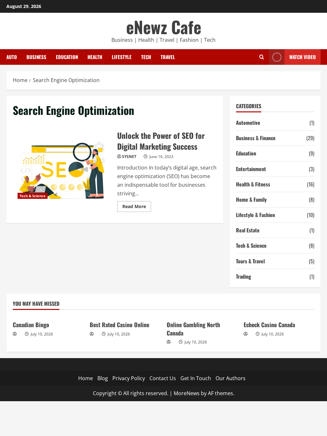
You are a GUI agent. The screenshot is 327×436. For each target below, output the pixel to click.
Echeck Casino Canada (269, 324)
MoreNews (187, 393)
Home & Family (251, 199)
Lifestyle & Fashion (255, 215)
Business (36, 56)
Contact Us (162, 378)
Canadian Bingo (31, 324)
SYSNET (129, 156)
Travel (168, 56)
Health (94, 56)
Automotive (248, 122)
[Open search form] (261, 57)
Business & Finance (256, 138)
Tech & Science (32, 195)
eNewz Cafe (163, 26)
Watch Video (302, 56)
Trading (243, 276)
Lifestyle (122, 56)
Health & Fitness (253, 184)
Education (67, 56)
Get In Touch (195, 378)
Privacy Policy (128, 378)
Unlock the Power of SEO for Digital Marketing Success (62, 170)
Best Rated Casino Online (119, 324)
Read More (136, 207)
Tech (146, 56)
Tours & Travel (250, 261)
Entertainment (251, 169)
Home (85, 378)
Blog (102, 378)
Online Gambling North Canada (193, 328)
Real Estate (248, 230)
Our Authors (231, 378)
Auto (11, 56)
